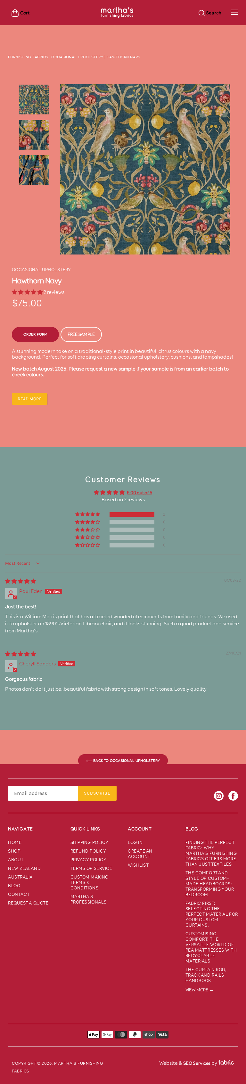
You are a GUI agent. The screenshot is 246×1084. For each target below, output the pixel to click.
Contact (19, 894)
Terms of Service (91, 868)
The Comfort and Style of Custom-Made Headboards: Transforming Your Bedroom (209, 883)
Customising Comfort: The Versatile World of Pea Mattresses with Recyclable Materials (211, 947)
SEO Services (196, 1063)
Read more (30, 399)
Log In (135, 842)
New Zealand (24, 868)
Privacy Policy (88, 860)
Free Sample (81, 334)
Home (14, 842)
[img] (20, 581)
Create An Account (140, 853)
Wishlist (138, 865)
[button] (28, 292)
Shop (14, 851)
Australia (20, 877)
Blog (14, 885)
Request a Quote (28, 903)
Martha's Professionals (88, 899)
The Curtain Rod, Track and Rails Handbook (206, 975)
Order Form (35, 334)
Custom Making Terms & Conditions (89, 882)
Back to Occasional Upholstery (126, 760)
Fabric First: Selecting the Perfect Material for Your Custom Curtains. (211, 914)
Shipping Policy (89, 842)
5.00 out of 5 (139, 493)
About (16, 860)
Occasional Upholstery (77, 57)
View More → (199, 990)
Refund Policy (88, 851)
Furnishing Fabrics (28, 57)
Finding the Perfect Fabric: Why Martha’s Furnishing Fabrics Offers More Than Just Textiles (211, 853)
